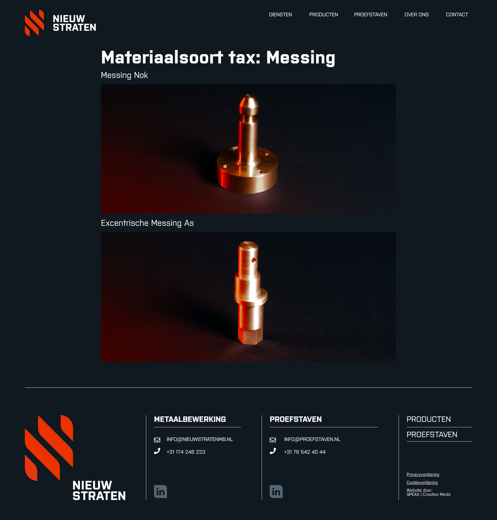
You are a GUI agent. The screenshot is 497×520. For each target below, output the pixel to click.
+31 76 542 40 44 (305, 452)
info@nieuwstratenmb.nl (200, 439)
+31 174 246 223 (186, 452)
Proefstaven (432, 434)
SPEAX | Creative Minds (429, 494)
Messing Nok (124, 75)
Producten (429, 419)
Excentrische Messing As (147, 223)
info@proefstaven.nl (312, 439)
